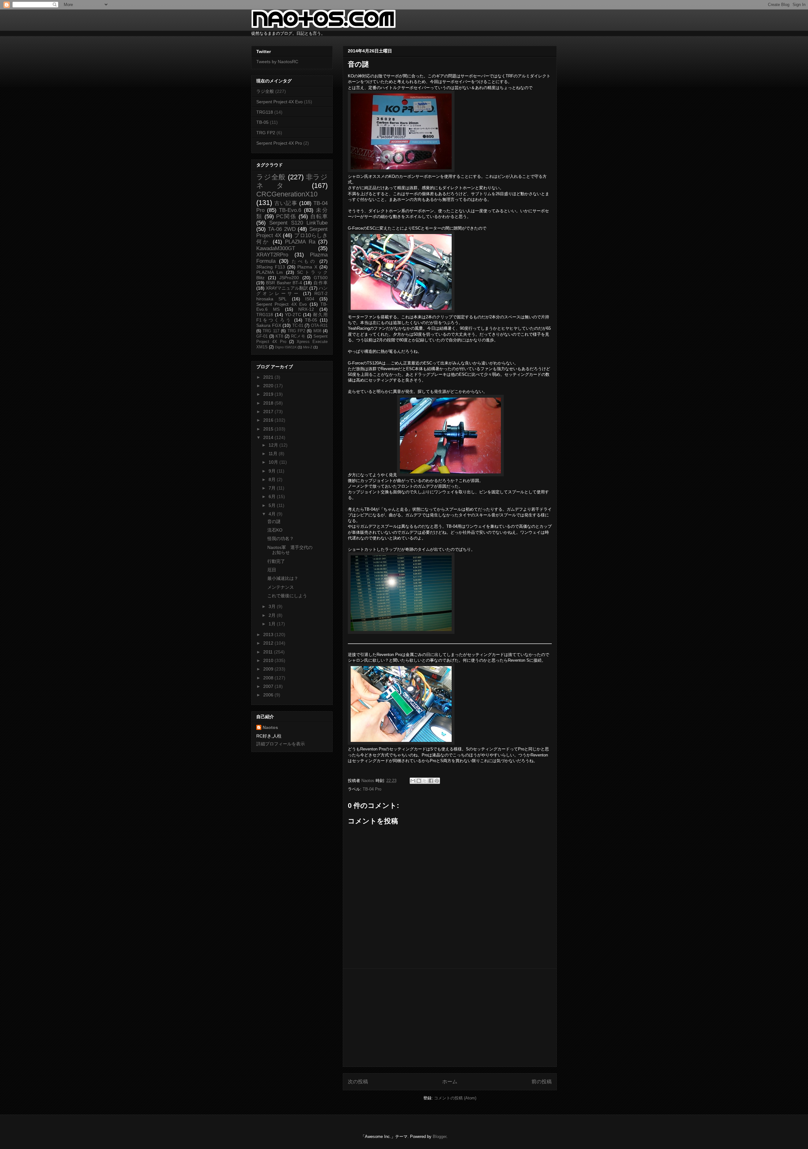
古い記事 (285, 203)
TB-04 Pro (372, 789)
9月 (273, 470)
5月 (273, 505)
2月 (273, 615)
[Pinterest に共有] (437, 781)
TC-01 (297, 325)
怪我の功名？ (280, 538)
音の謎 (274, 521)
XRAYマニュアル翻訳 (287, 288)
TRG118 (264, 112)
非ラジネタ (292, 181)
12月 (274, 445)
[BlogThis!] (419, 781)
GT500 (321, 277)
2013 (269, 634)
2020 (269, 385)
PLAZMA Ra (300, 242)
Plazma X (307, 266)
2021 (269, 377)
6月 (273, 496)
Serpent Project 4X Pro (279, 143)
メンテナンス (280, 587)
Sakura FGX (268, 325)
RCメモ (298, 336)
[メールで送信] (413, 781)
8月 (273, 479)
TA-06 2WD (282, 229)
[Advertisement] (450, 1017)
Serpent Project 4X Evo (279, 101)
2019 (269, 394)
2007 (269, 686)
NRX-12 (306, 309)
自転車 (319, 217)
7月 (273, 487)
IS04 (309, 298)
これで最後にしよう (287, 595)
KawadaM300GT (275, 248)
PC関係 (286, 217)
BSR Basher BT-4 (284, 282)
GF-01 (262, 336)
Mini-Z (307, 347)
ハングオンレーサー (292, 291)
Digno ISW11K (286, 347)
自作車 (320, 282)
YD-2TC (293, 314)
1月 (273, 623)
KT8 (279, 336)
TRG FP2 (265, 132)
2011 (268, 651)
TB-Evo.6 (290, 210)
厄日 (271, 569)
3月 (273, 606)
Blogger (439, 1136)
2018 (269, 403)
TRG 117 (271, 331)
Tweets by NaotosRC (277, 61)
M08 (317, 331)
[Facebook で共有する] (431, 781)
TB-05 (262, 122)
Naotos (270, 727)
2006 (269, 694)
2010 (269, 660)
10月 (274, 462)
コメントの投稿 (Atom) (455, 1098)
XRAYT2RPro (272, 255)
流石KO (274, 529)
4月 (273, 513)
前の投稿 (542, 1081)
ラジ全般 (265, 91)
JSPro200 (289, 277)
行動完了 (276, 561)
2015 (269, 428)
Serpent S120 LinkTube (298, 223)
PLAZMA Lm (269, 272)
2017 (269, 411)
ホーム (449, 1081)
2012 (269, 643)
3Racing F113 (270, 266)
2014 (269, 437)
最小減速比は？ (282, 578)
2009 (269, 668)
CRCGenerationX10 (287, 194)
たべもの (304, 261)
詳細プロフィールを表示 (280, 743)
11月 (274, 453)
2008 (269, 677)
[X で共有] (425, 781)
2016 (269, 420)
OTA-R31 (319, 325)
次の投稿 (358, 1081)
